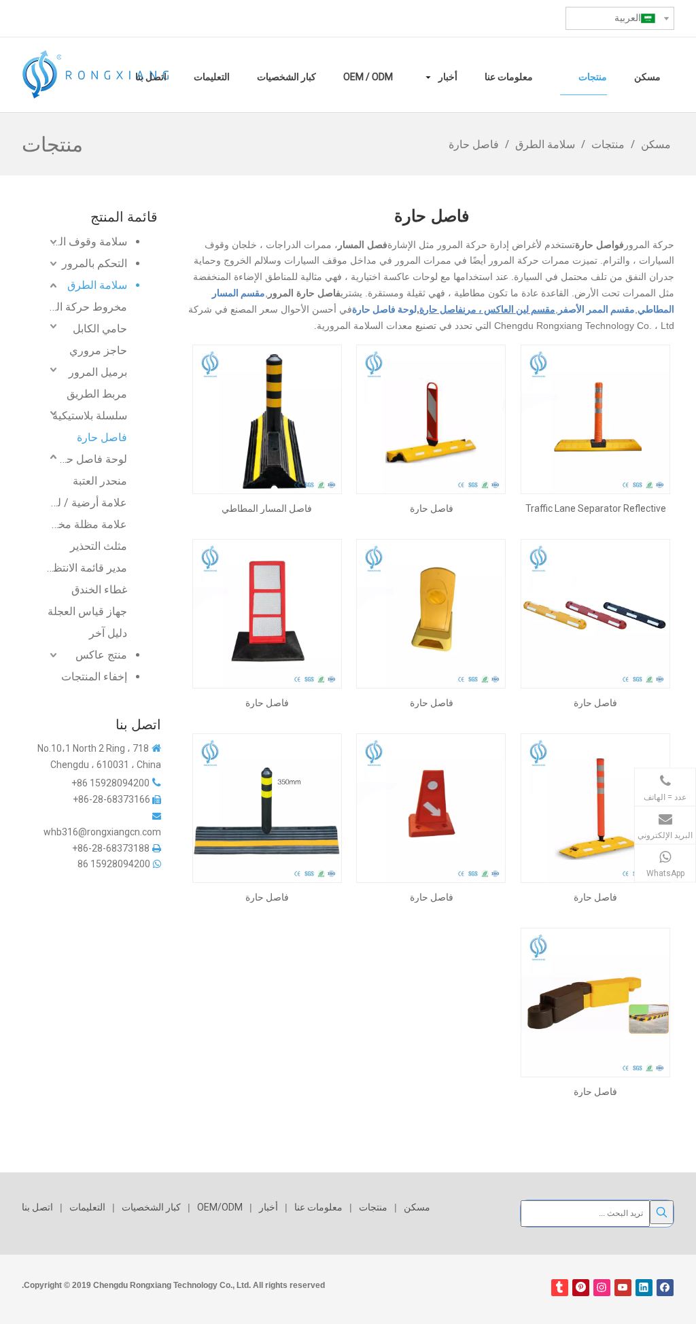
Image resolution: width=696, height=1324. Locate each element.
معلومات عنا (318, 1207)
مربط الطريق (97, 393)
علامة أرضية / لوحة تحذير (86, 502)
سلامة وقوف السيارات (81, 241)
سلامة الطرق (97, 285)
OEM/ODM (220, 1207)
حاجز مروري (98, 350)
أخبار (268, 1207)
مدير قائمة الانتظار (86, 567)
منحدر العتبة (100, 480)
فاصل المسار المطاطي (267, 508)
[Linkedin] (644, 1287)
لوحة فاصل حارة (92, 459)
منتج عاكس (101, 654)
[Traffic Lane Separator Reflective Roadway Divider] (595, 418)
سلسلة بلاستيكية (89, 415)
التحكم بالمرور (94, 263)
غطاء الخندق (99, 589)
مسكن (417, 1207)
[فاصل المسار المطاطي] (267, 418)
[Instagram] (601, 1287)
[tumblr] (559, 1287)
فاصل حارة (102, 437)
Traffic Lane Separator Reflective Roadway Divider (595, 508)
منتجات (373, 1207)
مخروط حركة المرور (86, 306)
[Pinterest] (580, 1287)
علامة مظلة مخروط (86, 524)
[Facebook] (665, 1287)
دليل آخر (108, 633)
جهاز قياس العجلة (87, 611)
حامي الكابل (100, 328)
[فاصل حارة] (431, 418)
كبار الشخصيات (151, 1207)
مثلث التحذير (98, 546)
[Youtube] (622, 1287)
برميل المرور (98, 372)
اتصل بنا (37, 1207)
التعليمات (87, 1207)
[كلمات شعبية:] (662, 1212)
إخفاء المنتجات (94, 676)
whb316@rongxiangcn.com (102, 831)
